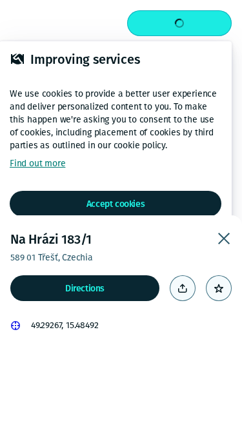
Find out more (37, 163)
